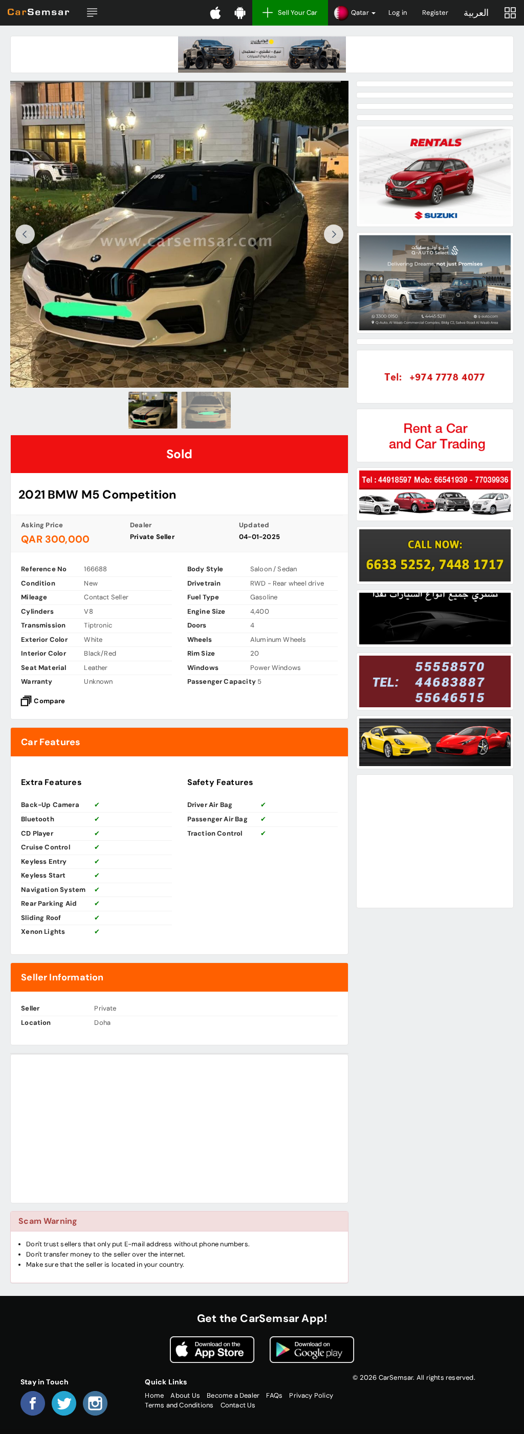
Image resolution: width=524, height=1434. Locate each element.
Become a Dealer (233, 1395)
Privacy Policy (311, 1395)
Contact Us (238, 1405)
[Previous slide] (25, 234)
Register (435, 12)
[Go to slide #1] (153, 410)
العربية (476, 13)
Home (154, 1395)
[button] (92, 13)
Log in (397, 12)
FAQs (274, 1395)
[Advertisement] (179, 1128)
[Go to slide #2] (206, 410)
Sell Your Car (298, 12)
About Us (185, 1395)
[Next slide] (333, 234)
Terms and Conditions (179, 1405)
